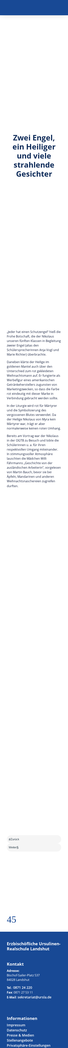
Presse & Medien (20, 1035)
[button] (9, 921)
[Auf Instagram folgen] (58, 9)
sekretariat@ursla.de (34, 997)
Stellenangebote (20, 1040)
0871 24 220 (22, 987)
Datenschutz (17, 1030)
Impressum (16, 1025)
